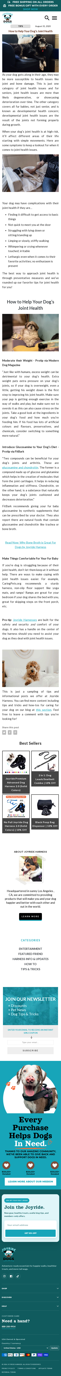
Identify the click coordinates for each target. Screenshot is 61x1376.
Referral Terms (9, 1372)
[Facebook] (11, 1276)
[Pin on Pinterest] (15, 732)
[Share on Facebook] (10, 732)
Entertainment (30, 948)
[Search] (47, 18)
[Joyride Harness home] (7, 18)
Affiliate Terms (45, 1368)
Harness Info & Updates (31, 959)
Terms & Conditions (26, 1368)
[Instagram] (4, 1276)
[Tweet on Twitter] (4, 732)
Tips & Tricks (30, 969)
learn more (30, 916)
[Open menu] (54, 18)
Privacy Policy (8, 1368)
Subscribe (30, 1050)
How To (30, 964)
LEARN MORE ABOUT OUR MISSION (30, 1181)
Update (54, 1348)
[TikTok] (17, 1276)
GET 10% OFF (31, 1233)
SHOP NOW (30, 9)
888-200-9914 (8, 1326)
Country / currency (11, 1343)
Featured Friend (30, 954)
